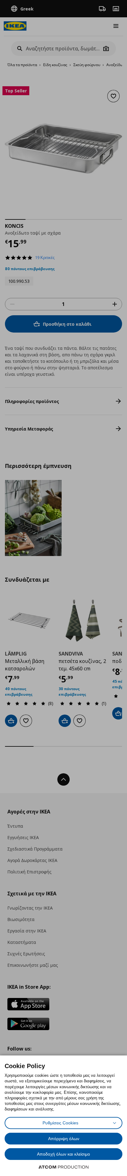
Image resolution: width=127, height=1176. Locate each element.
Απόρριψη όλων (63, 1138)
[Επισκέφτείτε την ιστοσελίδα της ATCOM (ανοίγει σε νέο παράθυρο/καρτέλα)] (63, 1167)
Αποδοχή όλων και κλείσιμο (63, 1154)
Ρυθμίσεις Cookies (60, 1122)
